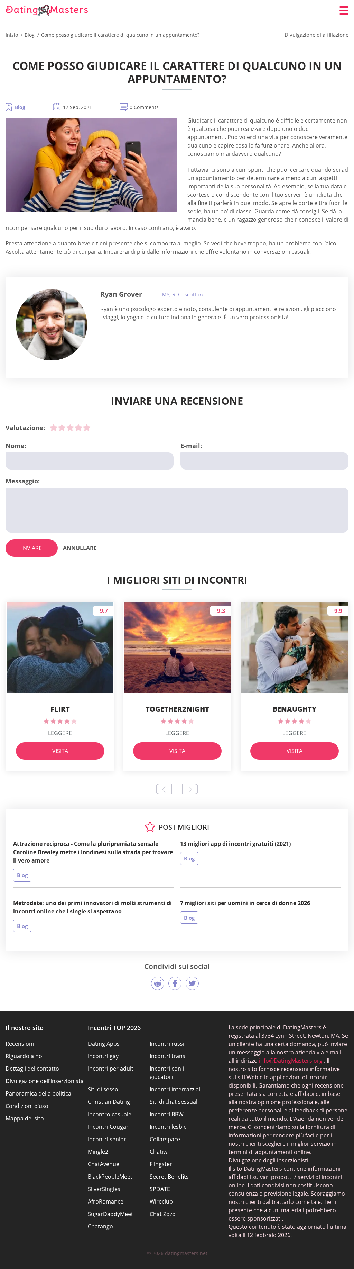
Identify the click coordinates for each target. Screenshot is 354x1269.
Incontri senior (107, 1139)
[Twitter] (192, 983)
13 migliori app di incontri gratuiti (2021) (235, 844)
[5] (87, 427)
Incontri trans (167, 1056)
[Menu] (343, 10)
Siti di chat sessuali (174, 1102)
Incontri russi (167, 1043)
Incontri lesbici (169, 1127)
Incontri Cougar (108, 1127)
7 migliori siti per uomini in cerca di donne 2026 (245, 903)
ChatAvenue (103, 1164)
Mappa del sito (25, 1118)
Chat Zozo (163, 1214)
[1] (53, 427)
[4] (78, 427)
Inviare (31, 548)
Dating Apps (104, 1043)
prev (164, 789)
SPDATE (160, 1189)
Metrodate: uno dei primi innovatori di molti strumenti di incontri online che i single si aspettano (92, 907)
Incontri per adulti (111, 1068)
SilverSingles (104, 1189)
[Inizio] (47, 11)
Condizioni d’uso (27, 1106)
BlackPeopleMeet (110, 1176)
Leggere (60, 733)
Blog (20, 107)
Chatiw (158, 1151)
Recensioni (20, 1043)
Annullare (80, 548)
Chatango (100, 1226)
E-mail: (191, 445)
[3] (70, 427)
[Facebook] (174, 983)
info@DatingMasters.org (291, 1060)
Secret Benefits (169, 1176)
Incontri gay (103, 1056)
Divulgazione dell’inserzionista (45, 1081)
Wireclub (161, 1201)
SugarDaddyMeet (110, 1214)
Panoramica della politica (38, 1093)
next (190, 789)
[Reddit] (157, 983)
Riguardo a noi (25, 1056)
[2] (62, 427)
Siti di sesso (103, 1089)
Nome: (16, 445)
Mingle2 (98, 1151)
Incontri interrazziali (176, 1089)
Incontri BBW (167, 1114)
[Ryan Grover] (51, 324)
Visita (60, 751)
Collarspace (165, 1139)
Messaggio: (23, 481)
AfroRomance (105, 1201)
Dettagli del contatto (32, 1068)
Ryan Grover (121, 294)
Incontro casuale (109, 1114)
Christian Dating (109, 1102)
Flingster (161, 1164)
